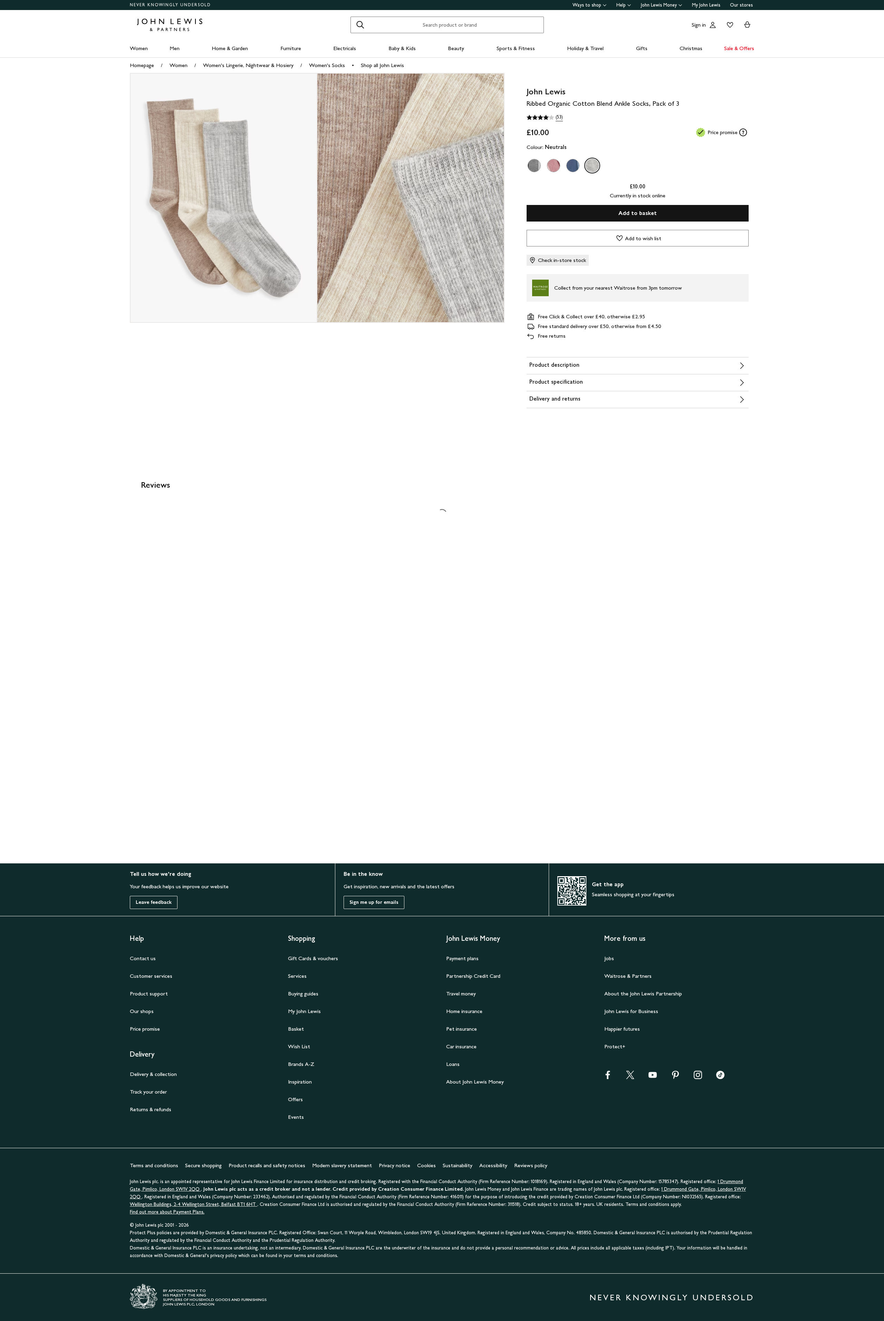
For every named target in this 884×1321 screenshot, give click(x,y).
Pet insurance (461, 1028)
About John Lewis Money (475, 1081)
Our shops (142, 1011)
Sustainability (457, 1165)
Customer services (151, 976)
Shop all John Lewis (382, 65)
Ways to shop (587, 5)
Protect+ (614, 1046)
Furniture (290, 48)
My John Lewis (706, 5)
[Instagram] (698, 1077)
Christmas (691, 48)
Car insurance (461, 1046)
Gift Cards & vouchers (313, 958)
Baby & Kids (402, 48)
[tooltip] (743, 132)
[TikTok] (720, 1077)
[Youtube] (652, 1077)
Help (621, 5)
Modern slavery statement (342, 1165)
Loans (453, 1064)
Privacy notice (394, 1165)
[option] (534, 165)
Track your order (148, 1091)
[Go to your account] (713, 25)
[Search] (360, 25)
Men (175, 48)
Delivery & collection (153, 1074)
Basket (296, 1028)
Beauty (456, 48)
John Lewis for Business (631, 1011)
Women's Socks (327, 65)
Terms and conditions (154, 1165)
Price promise (145, 1028)
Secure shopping (203, 1165)
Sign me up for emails (373, 902)
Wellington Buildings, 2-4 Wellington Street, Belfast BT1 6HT (193, 1204)
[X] (630, 1077)
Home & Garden (230, 48)
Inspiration (300, 1081)
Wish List (299, 1046)
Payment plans (462, 958)
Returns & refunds (150, 1109)
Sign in (699, 24)
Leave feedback (154, 902)
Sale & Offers (739, 48)
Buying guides (303, 993)
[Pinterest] (675, 1077)
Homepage (142, 65)
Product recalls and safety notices (267, 1165)
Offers (295, 1099)
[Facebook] (608, 1077)
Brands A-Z (301, 1064)
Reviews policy (530, 1165)
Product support (149, 993)
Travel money (461, 993)
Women (139, 48)
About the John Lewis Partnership (643, 993)
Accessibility (493, 1165)
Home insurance (464, 1011)
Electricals (344, 48)
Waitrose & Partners (628, 976)
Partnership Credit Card (473, 976)
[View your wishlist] (728, 25)
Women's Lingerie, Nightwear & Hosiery (248, 65)
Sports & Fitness (516, 48)
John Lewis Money (659, 5)
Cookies (426, 1165)
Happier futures (622, 1028)
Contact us (143, 958)
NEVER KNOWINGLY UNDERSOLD (170, 4)
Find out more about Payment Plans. (167, 1212)
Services (297, 976)
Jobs (609, 958)
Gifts (641, 48)
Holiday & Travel (585, 48)
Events (296, 1117)
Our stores (741, 5)
